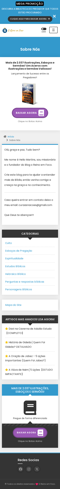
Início (11, 136)
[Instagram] (29, 469)
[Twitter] (37, 469)
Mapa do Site (13, 305)
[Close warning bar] (54, 16)
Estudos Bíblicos (15, 266)
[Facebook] (20, 469)
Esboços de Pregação (18, 251)
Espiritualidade (14, 258)
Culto (8, 243)
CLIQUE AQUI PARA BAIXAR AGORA (28, 18)
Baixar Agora (26, 113)
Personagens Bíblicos (18, 289)
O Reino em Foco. (47, 484)
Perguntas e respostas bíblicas (24, 282)
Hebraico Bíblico (15, 274)
